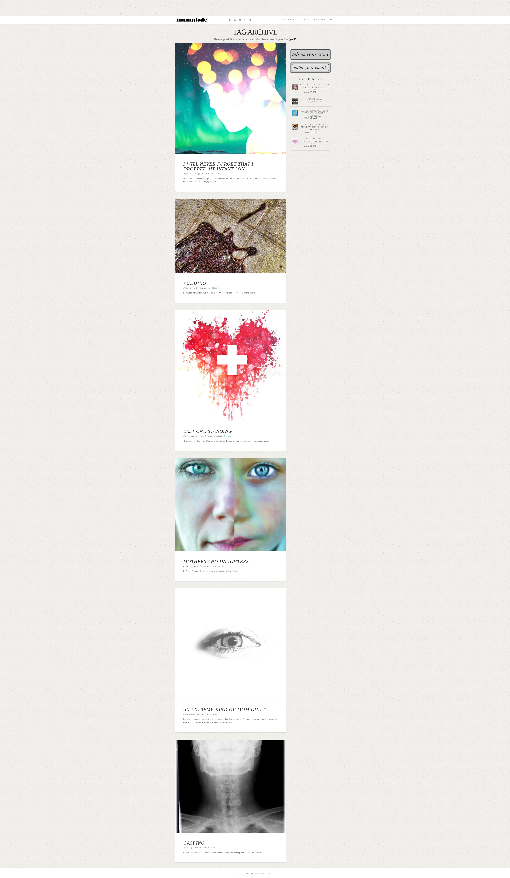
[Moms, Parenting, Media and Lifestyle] (192, 19)
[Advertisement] (255, 7)
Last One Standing (207, 431)
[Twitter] (235, 20)
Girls (222, 566)
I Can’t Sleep (314, 99)
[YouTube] (240, 20)
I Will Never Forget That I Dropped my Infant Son (218, 166)
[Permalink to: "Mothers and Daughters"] (230, 504)
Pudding (194, 283)
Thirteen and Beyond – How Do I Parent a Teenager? (314, 112)
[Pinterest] (250, 20)
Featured (217, 174)
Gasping (194, 843)
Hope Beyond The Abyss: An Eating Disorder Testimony (314, 87)
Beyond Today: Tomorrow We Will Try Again (314, 141)
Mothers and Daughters (216, 561)
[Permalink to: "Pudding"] (230, 236)
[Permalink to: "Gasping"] (230, 786)
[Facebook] (230, 20)
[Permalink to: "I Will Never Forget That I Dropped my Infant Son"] (230, 98)
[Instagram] (245, 20)
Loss (218, 714)
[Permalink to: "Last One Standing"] (230, 365)
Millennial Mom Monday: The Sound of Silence (314, 127)
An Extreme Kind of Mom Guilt (224, 709)
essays (217, 288)
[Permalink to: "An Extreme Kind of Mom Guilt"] (230, 643)
